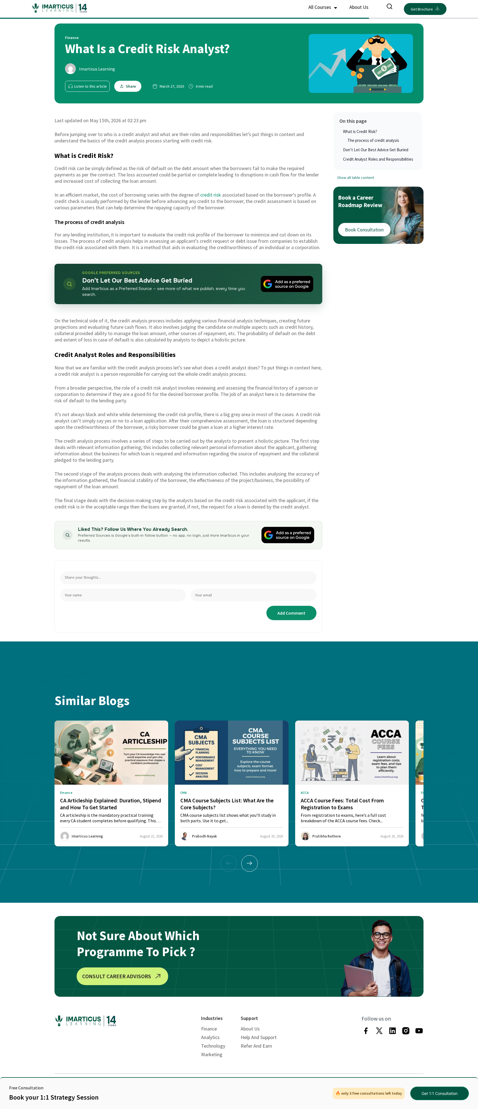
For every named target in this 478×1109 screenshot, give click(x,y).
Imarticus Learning (97, 69)
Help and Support (259, 1037)
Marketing (211, 1054)
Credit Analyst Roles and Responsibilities (378, 159)
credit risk (210, 195)
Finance (209, 1029)
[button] (249, 863)
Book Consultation (364, 229)
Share (131, 86)
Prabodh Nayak (204, 836)
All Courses (320, 7)
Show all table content (355, 177)
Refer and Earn (256, 1046)
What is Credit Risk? (360, 131)
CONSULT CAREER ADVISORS (116, 976)
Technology (213, 1046)
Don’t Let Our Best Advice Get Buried (375, 149)
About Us (358, 7)
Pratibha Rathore (326, 836)
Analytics (210, 1037)
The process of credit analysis (373, 140)
